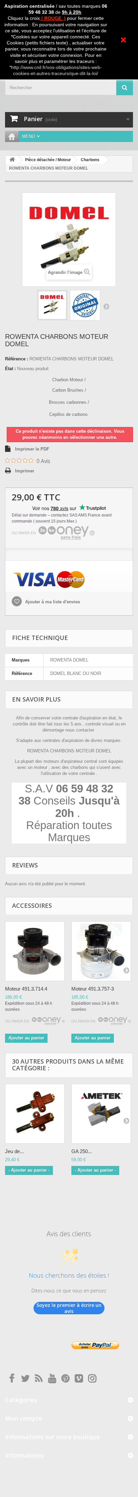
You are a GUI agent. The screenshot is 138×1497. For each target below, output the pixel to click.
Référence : (16, 358)
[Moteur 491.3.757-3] (101, 951)
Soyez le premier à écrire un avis (69, 1308)
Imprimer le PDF (32, 449)
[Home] (11, 136)
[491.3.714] (35, 951)
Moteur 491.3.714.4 (26, 989)
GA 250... (81, 1151)
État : (10, 368)
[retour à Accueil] (12, 160)
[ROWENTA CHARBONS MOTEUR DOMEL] (52, 305)
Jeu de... (14, 1151)
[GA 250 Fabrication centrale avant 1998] (101, 1114)
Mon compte (23, 1418)
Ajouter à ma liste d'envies (52, 601)
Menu (28, 136)
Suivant (106, 306)
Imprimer (24, 470)
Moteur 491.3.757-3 (92, 989)
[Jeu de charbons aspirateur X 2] (35, 1114)
